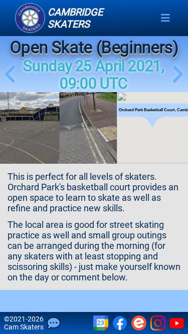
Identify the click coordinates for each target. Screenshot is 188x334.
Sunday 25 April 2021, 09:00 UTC (93, 74)
